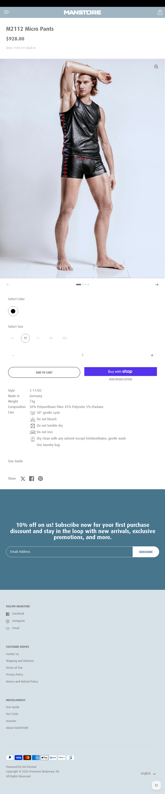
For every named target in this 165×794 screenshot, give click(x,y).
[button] (157, 285)
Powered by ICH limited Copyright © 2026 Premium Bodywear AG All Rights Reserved (32, 772)
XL (51, 338)
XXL (64, 338)
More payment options (120, 379)
